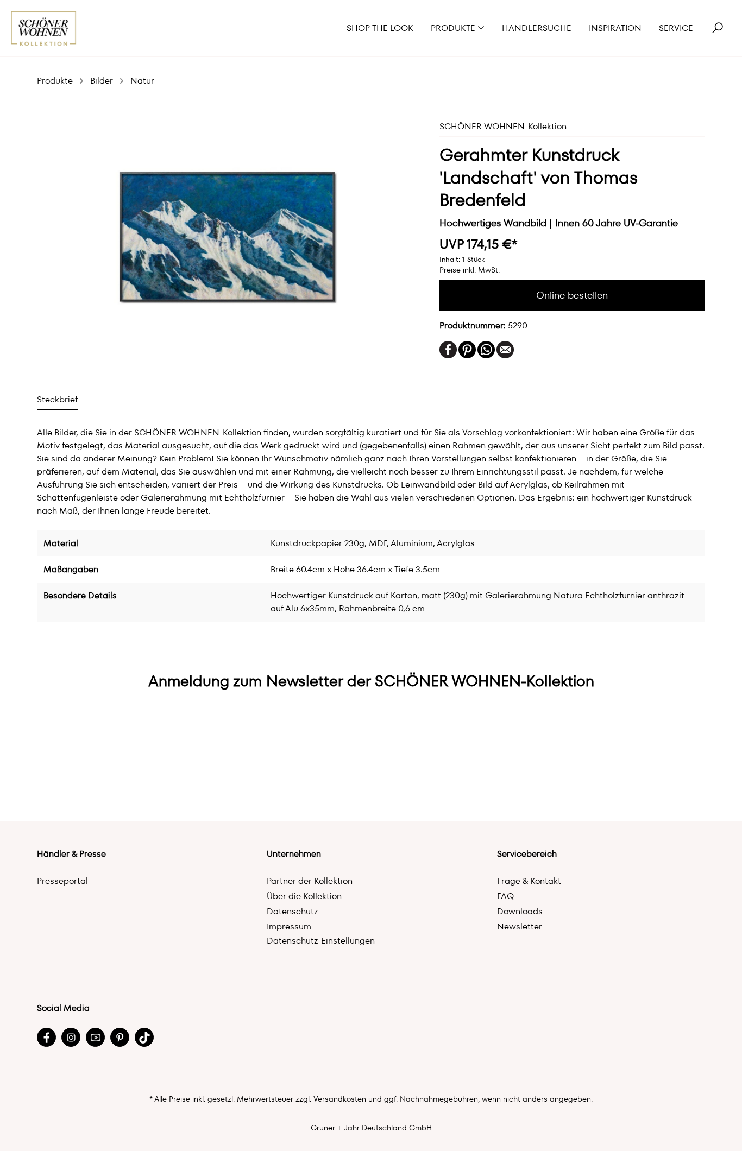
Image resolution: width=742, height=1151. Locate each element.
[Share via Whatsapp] (486, 349)
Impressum (289, 926)
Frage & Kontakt (529, 881)
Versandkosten (339, 1098)
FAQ (505, 896)
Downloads (520, 911)
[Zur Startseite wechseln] (44, 28)
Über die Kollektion (304, 896)
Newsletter (519, 926)
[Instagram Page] (70, 1037)
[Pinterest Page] (119, 1037)
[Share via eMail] (505, 349)
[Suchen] (717, 28)
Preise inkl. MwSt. (469, 269)
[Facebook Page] (46, 1037)
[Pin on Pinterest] (467, 349)
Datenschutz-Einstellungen (321, 940)
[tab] (57, 399)
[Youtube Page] (95, 1037)
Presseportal (62, 881)
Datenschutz (292, 911)
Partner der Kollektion (310, 881)
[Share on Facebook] (448, 349)
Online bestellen (572, 295)
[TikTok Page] (144, 1037)
